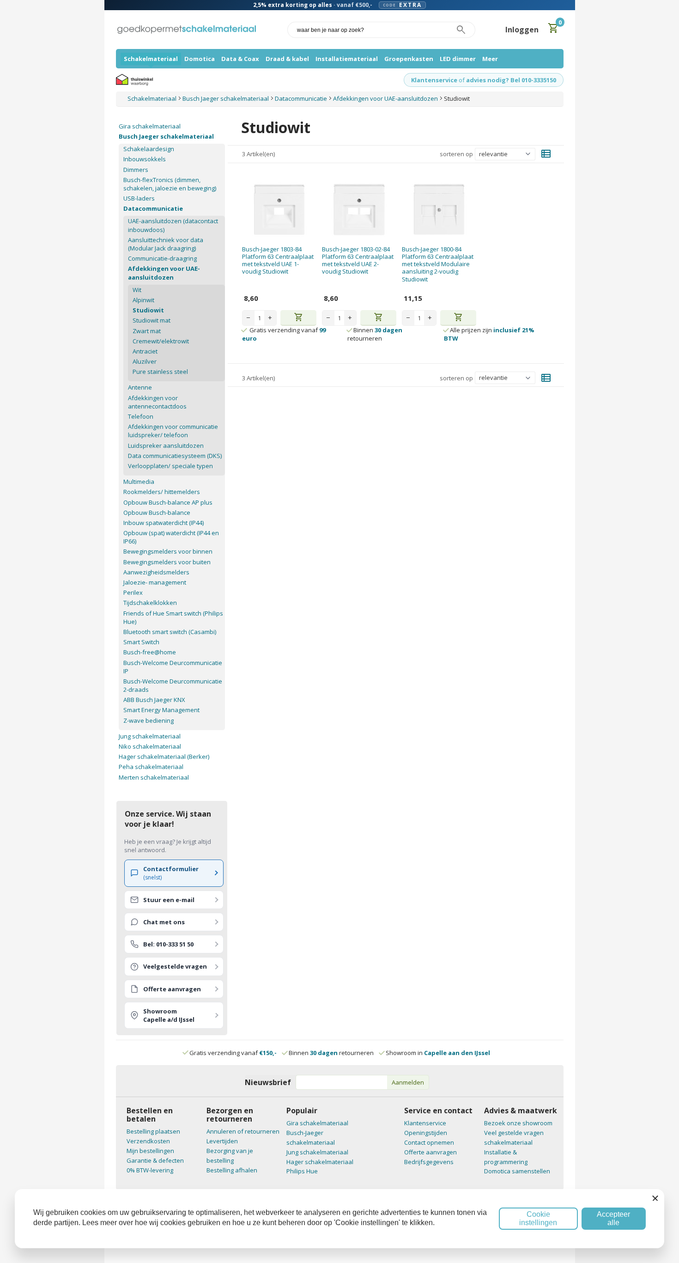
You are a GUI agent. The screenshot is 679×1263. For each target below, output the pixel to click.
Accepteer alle (613, 1218)
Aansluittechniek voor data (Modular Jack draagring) (165, 244)
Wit (137, 290)
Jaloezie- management (154, 582)
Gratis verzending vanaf (233, 1053)
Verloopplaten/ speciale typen (170, 466)
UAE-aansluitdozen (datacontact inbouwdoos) (173, 225)
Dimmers (135, 169)
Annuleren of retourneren (242, 1131)
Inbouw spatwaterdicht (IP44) (163, 523)
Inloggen (522, 29)
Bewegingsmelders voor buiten (167, 562)
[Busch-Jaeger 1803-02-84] (359, 209)
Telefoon (140, 416)
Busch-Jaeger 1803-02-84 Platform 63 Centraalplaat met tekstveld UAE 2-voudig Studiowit (358, 260)
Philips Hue (302, 1171)
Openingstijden (425, 1133)
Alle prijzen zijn (489, 334)
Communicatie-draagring (162, 258)
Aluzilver (145, 361)
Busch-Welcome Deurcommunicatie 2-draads (172, 685)
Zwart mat (147, 331)
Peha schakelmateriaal (151, 767)
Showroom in (438, 1053)
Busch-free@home (149, 652)
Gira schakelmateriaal (150, 126)
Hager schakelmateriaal (319, 1162)
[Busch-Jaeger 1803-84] (279, 209)
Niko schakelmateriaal (150, 746)
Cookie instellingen (538, 1218)
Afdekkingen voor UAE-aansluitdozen (164, 272)
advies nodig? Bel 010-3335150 (511, 80)
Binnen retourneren (374, 334)
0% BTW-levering (150, 1170)
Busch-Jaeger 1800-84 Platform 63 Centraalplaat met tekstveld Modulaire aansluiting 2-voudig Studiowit (437, 264)
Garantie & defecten (155, 1160)
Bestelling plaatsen (153, 1131)
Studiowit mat (151, 320)
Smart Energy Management (161, 710)
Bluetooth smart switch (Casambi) (169, 632)
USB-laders (139, 198)
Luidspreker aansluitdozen (166, 445)
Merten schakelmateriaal (154, 777)
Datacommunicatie (153, 208)
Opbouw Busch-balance (156, 512)
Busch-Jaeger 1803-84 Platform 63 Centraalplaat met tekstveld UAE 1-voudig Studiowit (278, 260)
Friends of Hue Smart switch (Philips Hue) (173, 617)
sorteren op (456, 154)
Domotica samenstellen (517, 1171)
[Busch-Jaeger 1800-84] (439, 209)
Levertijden (222, 1141)
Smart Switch (141, 642)
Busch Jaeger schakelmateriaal (166, 136)
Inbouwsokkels (144, 159)
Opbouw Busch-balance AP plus (167, 502)
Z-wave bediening (148, 720)
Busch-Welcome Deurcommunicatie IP (172, 667)
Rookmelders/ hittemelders (161, 492)
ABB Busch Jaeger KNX (154, 700)
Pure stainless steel (160, 371)
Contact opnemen (429, 1142)
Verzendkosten (148, 1141)
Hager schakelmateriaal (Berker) (164, 756)
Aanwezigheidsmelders (156, 572)
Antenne (140, 387)
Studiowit (148, 310)
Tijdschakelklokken (150, 602)
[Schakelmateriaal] (186, 29)
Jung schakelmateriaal (150, 736)
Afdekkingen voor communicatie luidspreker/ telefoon (173, 430)
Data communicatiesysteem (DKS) (175, 456)
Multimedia (138, 481)
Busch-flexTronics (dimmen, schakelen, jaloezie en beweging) (169, 184)
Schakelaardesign (148, 149)
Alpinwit (143, 300)
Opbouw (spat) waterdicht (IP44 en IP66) (171, 537)
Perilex (133, 592)
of (462, 80)
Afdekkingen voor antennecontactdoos (157, 402)
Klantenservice (434, 80)
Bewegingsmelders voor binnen (167, 551)
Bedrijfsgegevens (429, 1162)
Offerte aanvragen (430, 1152)
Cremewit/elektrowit (161, 341)
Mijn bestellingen (150, 1151)
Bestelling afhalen (231, 1170)
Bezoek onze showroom (518, 1123)
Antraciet (145, 351)
